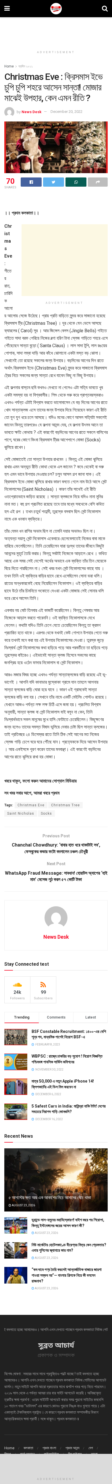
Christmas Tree (65, 805)
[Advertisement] (56, 30)
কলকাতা (28, 1448)
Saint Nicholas (20, 813)
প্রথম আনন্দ (72, 1448)
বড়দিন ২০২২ (25, 66)
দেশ (90, 1448)
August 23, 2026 (23, 1205)
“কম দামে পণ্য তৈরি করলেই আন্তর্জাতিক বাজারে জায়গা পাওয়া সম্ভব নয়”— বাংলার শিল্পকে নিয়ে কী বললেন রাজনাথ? (67, 1275)
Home (9, 66)
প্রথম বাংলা (49, 1448)
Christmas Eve (31, 805)
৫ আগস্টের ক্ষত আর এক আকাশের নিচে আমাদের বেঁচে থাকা (50, 1197)
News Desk (31, 111)
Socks (46, 813)
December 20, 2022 (66, 111)
